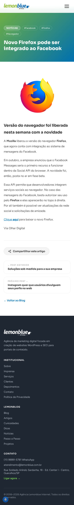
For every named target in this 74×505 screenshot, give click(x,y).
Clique (11, 219)
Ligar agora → (12, 478)
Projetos (9, 443)
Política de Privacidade (17, 397)
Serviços (9, 376)
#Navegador (12, 34)
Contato (9, 391)
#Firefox (45, 28)
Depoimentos (11, 386)
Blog (6, 412)
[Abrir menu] (66, 6)
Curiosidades (11, 423)
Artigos (8, 418)
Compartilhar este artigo (29, 251)
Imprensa (9, 371)
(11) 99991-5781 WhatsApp (19, 459)
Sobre (7, 366)
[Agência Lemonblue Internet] (17, 6)
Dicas (7, 428)
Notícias (12, 28)
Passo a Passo (12, 438)
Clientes (8, 381)
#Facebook (30, 28)
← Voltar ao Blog (14, 300)
